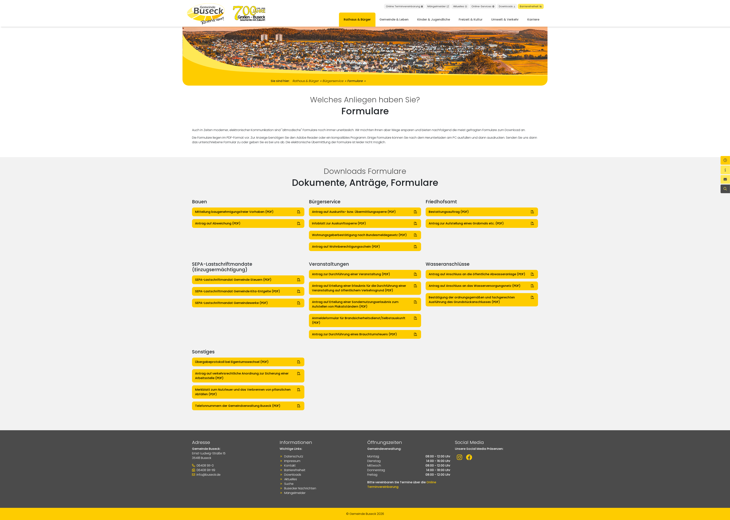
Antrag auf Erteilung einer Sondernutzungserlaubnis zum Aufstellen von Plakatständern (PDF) (355, 304)
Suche (289, 484)
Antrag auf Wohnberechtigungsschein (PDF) (346, 246)
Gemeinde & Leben (394, 19)
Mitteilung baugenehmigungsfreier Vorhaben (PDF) (234, 212)
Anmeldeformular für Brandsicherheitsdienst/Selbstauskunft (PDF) (358, 320)
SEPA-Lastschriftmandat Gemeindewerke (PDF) (231, 303)
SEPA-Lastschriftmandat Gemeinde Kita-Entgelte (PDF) (237, 291)
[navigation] (725, 160)
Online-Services (481, 6)
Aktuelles (458, 6)
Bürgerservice (332, 81)
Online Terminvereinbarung (403, 6)
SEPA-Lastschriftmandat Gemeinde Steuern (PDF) (233, 279)
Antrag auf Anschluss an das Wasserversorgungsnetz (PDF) (475, 286)
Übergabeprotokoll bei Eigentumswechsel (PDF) (232, 362)
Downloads (506, 6)
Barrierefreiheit (529, 6)
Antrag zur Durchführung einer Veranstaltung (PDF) (351, 274)
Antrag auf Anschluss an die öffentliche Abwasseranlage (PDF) (477, 274)
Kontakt (290, 465)
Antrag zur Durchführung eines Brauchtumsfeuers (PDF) (354, 334)
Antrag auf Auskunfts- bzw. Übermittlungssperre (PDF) (354, 212)
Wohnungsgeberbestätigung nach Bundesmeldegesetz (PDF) (359, 235)
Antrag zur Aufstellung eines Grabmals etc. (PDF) (466, 223)
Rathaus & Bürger (357, 19)
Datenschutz (293, 456)
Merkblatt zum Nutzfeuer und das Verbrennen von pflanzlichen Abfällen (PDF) (243, 391)
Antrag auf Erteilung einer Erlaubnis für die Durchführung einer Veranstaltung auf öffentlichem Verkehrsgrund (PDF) (359, 288)
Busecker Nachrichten (300, 488)
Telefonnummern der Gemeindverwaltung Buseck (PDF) (237, 406)
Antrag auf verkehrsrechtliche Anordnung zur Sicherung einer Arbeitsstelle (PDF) (242, 375)
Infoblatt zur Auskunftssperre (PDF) (339, 223)
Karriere (533, 19)
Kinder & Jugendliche (433, 19)
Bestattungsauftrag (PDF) (449, 212)
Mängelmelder (436, 6)
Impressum (292, 461)
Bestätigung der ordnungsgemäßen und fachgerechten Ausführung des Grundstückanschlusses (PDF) (472, 299)
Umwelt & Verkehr (505, 19)
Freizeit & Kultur (470, 19)
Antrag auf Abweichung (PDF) (217, 223)
